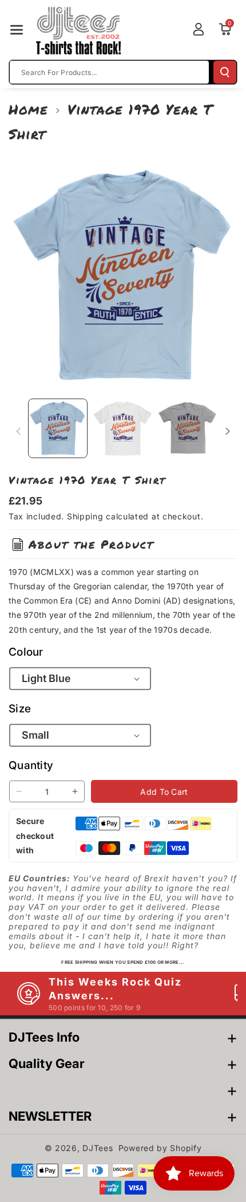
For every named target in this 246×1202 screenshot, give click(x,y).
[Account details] (198, 29)
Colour (26, 652)
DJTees (97, 1148)
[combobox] (109, 72)
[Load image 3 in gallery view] (187, 428)
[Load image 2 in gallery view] (123, 428)
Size (20, 708)
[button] (16, 30)
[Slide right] (227, 431)
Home (28, 109)
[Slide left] (18, 431)
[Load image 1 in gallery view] (58, 428)
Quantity (31, 765)
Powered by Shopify (160, 1148)
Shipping (85, 516)
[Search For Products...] (224, 72)
